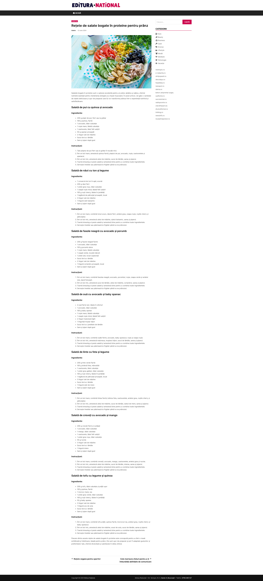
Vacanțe (160, 63)
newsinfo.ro (160, 116)
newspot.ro (160, 86)
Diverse (160, 47)
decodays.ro (160, 79)
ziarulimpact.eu (161, 106)
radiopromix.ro (161, 102)
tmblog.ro (159, 112)
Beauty (160, 37)
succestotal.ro (161, 99)
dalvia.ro (159, 89)
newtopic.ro (160, 70)
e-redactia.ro (161, 73)
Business (161, 40)
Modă (160, 53)
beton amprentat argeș (164, 93)
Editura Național (89, 578)
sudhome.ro (160, 96)
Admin (73, 30)
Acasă (78, 13)
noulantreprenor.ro (163, 119)
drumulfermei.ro (162, 109)
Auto (159, 34)
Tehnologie (161, 60)
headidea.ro (160, 83)
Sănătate (161, 57)
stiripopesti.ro (161, 76)
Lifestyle (74, 21)
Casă (159, 44)
